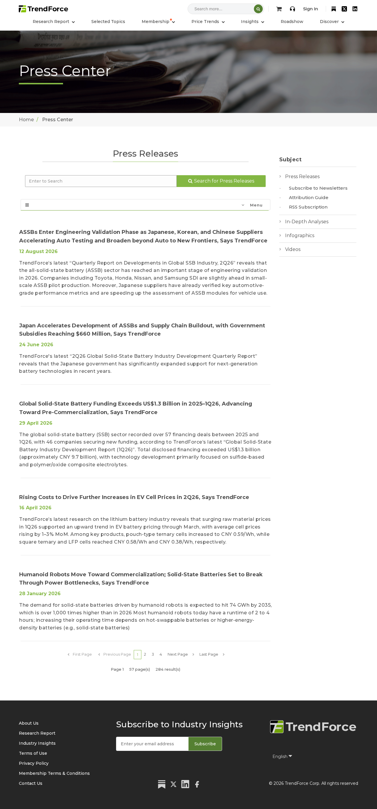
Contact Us (30, 783)
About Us (29, 723)
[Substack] (333, 8)
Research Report (37, 733)
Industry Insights (37, 743)
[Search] (258, 8)
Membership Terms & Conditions (54, 773)
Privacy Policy (34, 763)
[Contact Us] (292, 9)
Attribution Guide (308, 197)
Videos (292, 249)
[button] (158, 21)
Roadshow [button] (292, 21)
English (280, 756)
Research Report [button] (51, 21)
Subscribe (205, 743)
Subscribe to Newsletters (318, 188)
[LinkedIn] (354, 8)
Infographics (299, 235)
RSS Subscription (308, 207)
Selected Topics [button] (108, 21)
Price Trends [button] (205, 21)
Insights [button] (250, 21)
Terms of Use (33, 753)
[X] (344, 8)
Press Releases (302, 176)
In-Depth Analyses (306, 221)
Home (26, 119)
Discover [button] (330, 21)
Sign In (310, 9)
